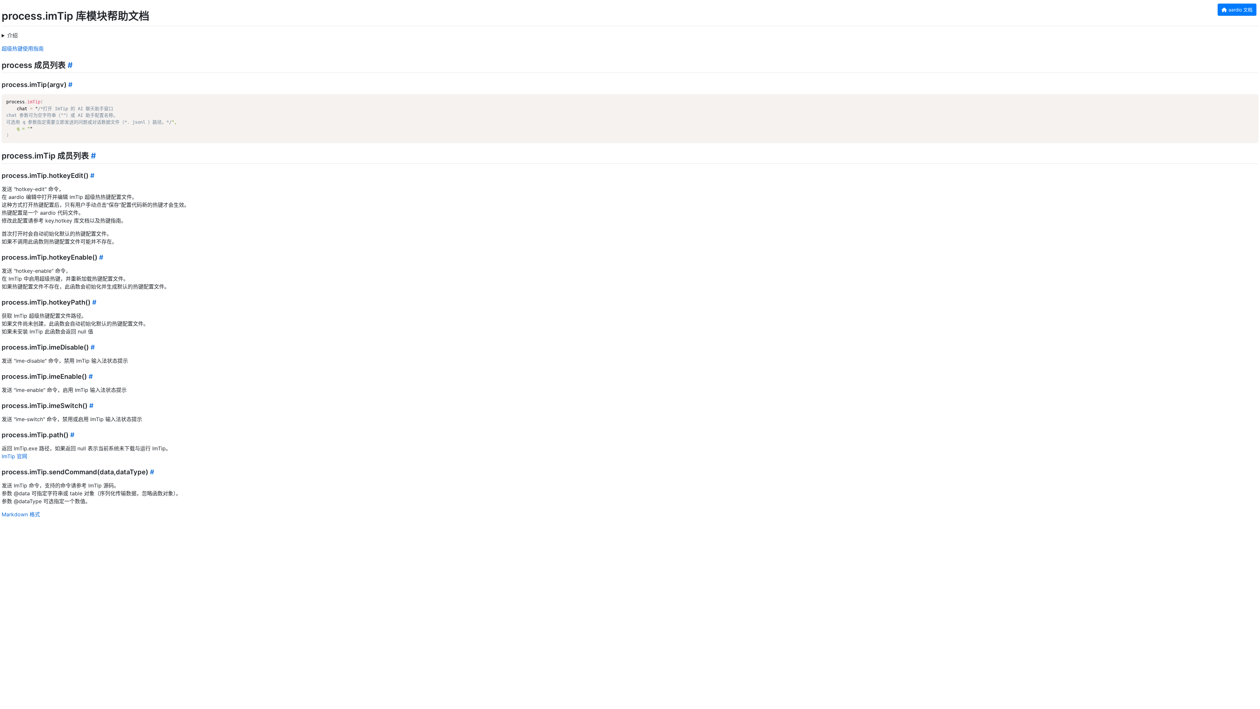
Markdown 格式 (21, 514)
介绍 (12, 35)
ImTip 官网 (14, 456)
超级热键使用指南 (23, 48)
